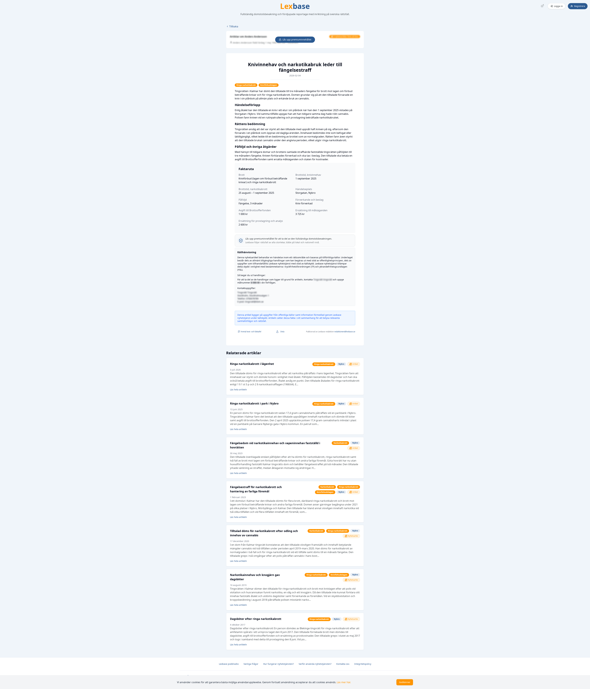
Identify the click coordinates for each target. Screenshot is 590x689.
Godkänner (404, 682)
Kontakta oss (342, 663)
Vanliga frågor (251, 663)
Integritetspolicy (362, 663)
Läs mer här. (344, 682)
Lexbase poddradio (229, 663)
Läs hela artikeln (238, 389)
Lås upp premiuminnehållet (297, 39)
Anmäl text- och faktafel (251, 331)
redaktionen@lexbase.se (344, 331)
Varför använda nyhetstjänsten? (315, 663)
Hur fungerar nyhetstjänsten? (278, 663)
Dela (282, 331)
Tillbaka (233, 26)
